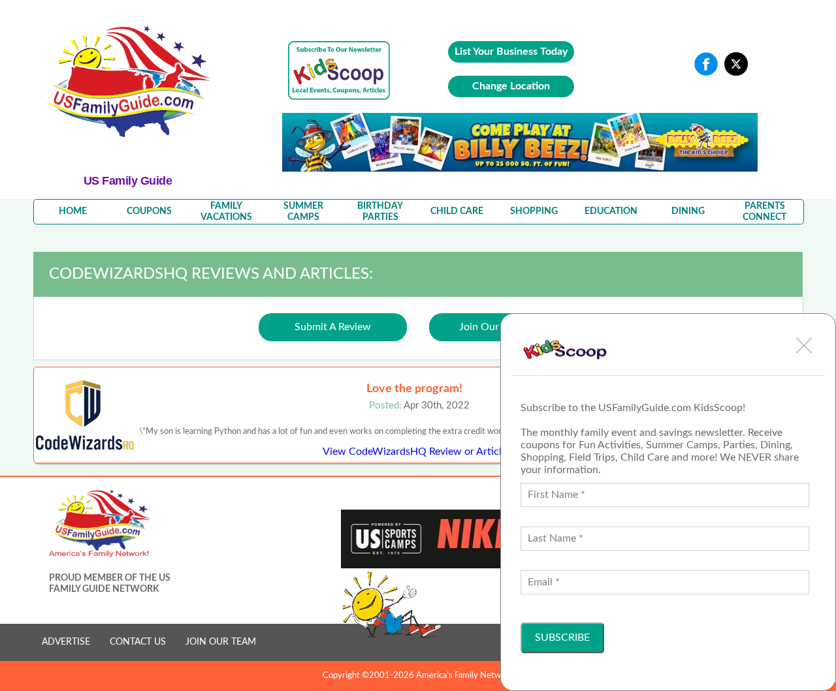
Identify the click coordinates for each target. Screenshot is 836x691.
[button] (804, 345)
